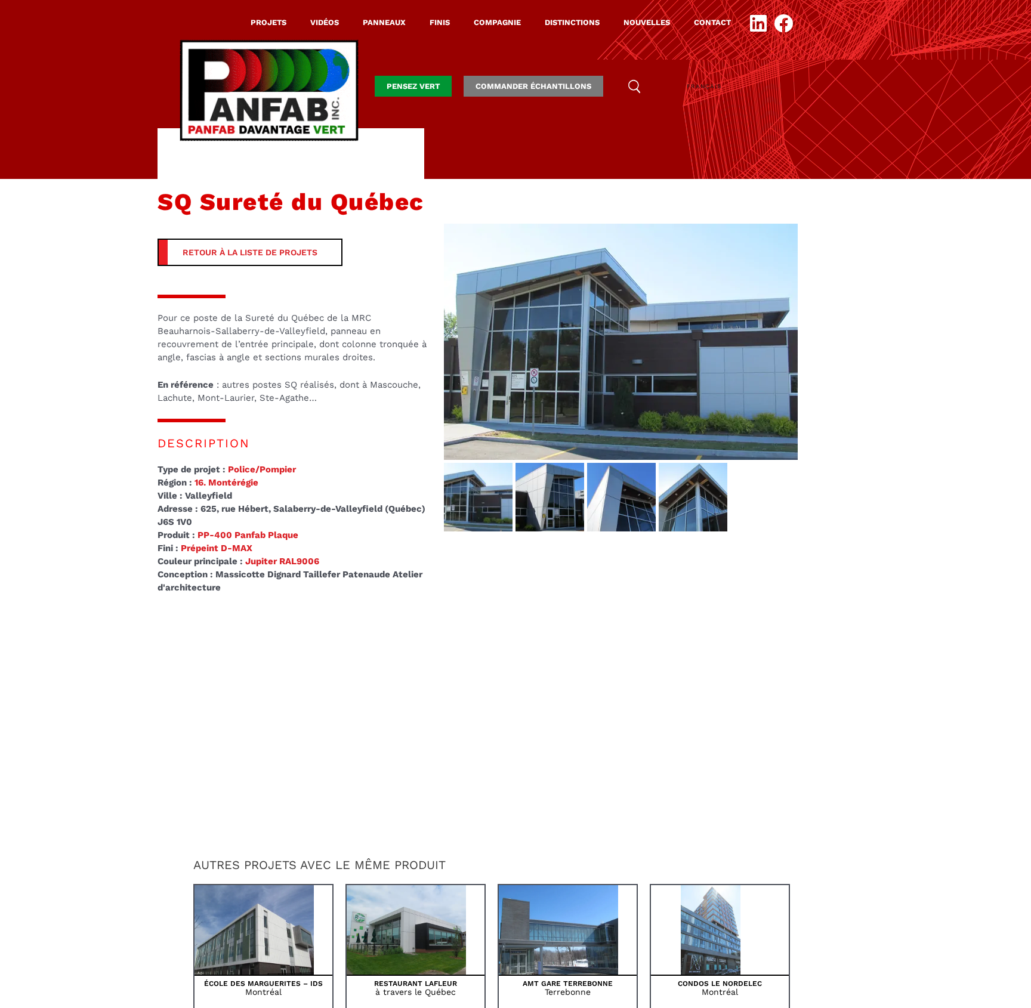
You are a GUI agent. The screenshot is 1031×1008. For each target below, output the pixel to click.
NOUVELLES (646, 22)
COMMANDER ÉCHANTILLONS (533, 86)
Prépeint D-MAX (216, 548)
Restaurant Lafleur (415, 983)
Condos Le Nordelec (720, 983)
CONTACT (712, 22)
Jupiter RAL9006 (282, 561)
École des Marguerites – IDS (263, 983)
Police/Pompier (262, 469)
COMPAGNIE (497, 22)
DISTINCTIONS (572, 22)
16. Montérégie (226, 482)
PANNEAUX (384, 22)
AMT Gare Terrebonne (568, 983)
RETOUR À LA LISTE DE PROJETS (250, 252)
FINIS (440, 22)
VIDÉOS (324, 22)
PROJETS (268, 22)
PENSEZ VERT (413, 86)
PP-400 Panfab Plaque (247, 535)
